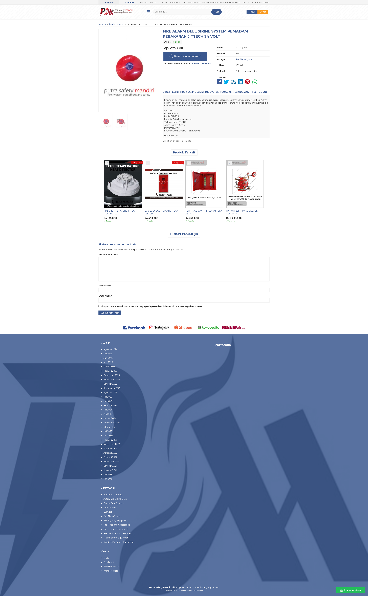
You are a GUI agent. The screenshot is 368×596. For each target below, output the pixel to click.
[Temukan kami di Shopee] (184, 327)
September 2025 (111, 388)
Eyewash (108, 512)
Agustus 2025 (110, 392)
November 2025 (111, 379)
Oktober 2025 (110, 384)
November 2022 (111, 444)
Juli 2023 (107, 431)
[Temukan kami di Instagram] (159, 327)
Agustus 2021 (110, 470)
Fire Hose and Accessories (116, 525)
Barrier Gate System (113, 503)
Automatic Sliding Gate (115, 499)
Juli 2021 (107, 474)
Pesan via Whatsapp (187, 56)
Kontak (130, 2)
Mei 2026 (108, 362)
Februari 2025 (110, 405)
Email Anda (104, 296)
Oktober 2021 (110, 466)
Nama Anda (104, 285)
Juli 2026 (107, 353)
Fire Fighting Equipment (115, 520)
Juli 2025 (107, 397)
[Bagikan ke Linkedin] (241, 83)
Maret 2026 (109, 366)
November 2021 (111, 461)
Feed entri (108, 562)
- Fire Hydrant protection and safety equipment (184, 587)
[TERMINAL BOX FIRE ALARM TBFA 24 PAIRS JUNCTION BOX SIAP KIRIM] (204, 183)
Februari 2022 (110, 457)
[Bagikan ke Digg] (234, 83)
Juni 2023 (108, 435)
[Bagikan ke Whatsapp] (255, 83)
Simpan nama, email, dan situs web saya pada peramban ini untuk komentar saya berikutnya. (152, 306)
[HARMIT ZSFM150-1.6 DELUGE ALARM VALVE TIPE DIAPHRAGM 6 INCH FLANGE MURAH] (245, 183)
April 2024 (108, 414)
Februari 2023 (110, 440)
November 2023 (111, 422)
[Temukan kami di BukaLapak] (234, 327)
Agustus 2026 (110, 349)
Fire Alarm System (116, 24)
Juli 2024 (107, 409)
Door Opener (110, 507)
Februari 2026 (110, 371)
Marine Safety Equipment (116, 537)
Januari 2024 (109, 418)
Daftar (263, 11)
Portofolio (223, 345)
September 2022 (111, 448)
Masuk (252, 11)
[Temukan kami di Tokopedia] (209, 327)
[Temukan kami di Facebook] (134, 327)
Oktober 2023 (110, 427)
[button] (216, 12)
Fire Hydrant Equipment (115, 529)
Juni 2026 (108, 358)
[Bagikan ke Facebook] (220, 83)
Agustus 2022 (110, 453)
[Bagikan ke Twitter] (227, 83)
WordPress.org (110, 571)
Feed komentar (111, 566)
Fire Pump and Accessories (117, 533)
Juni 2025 (108, 401)
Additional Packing (112, 494)
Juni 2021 (108, 478)
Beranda (102, 24)
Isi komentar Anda (108, 254)
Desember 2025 (111, 375)
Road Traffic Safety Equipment (118, 542)
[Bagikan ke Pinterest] (248, 83)
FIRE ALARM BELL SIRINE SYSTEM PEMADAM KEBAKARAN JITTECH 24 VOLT (224, 92)
